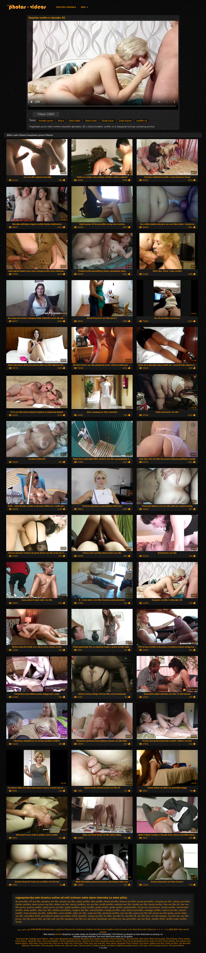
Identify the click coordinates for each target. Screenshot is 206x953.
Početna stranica (66, 7)
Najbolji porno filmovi (38, 939)
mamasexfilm (96, 910)
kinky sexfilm (30, 910)
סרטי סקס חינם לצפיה (123, 929)
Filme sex (68, 943)
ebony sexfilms (77, 904)
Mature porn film (157, 943)
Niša (83, 7)
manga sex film (112, 910)
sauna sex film (95, 916)
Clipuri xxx (151, 929)
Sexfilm (10, 5)
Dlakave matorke (101, 939)
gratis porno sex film (53, 907)
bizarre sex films (128, 901)
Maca (61, 120)
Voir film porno (100, 929)
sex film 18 (130, 916)
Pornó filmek (171, 939)
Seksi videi (54, 939)
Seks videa (33, 943)
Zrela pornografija (50, 941)
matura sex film (170, 910)
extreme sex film (122, 904)
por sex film (126, 913)
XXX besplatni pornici (158, 945)
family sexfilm (155, 904)
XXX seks (143, 945)
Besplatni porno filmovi (70, 939)
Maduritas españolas (55, 929)
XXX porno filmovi (176, 945)
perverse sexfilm (111, 913)
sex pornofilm (129, 919)
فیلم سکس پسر (23, 929)
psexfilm (82, 916)
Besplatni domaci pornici (111, 941)
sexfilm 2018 (158, 919)
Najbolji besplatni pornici (127, 945)
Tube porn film (22, 939)
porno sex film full (142, 913)
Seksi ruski (91, 120)
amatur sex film (67, 901)
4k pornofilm (21, 901)
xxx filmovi (111, 945)
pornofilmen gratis (50, 916)
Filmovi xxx (59, 945)
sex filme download (97, 919)
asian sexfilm (83, 901)
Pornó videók (184, 939)
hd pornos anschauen (149, 907)
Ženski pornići (85, 945)
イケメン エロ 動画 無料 (167, 929)
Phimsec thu (70, 929)
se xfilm (108, 916)
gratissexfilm (130, 907)
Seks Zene (144, 939)
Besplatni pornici (73, 941)
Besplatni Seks (34, 941)
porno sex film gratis (163, 913)
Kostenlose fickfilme (84, 929)
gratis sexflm (116, 907)
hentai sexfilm (168, 907)
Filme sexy (88, 943)
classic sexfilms (23, 904)
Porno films (35, 945)
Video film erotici (139, 929)
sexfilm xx (141, 120)
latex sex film (44, 910)
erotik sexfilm (106, 904)
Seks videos (111, 943)
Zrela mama (125, 120)
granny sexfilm (34, 907)
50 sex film (34, 901)
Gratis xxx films (171, 943)
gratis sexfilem (72, 907)
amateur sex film (50, 901)
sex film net (174, 916)
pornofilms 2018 (69, 916)
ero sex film (92, 904)
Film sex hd (58, 943)
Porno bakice (21, 941)
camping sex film (163, 901)
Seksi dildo (74, 120)
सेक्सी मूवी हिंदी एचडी (38, 929)
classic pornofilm (181, 901)
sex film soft (49, 919)
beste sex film (111, 901)
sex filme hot (114, 919)
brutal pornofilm (145, 901)
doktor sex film (61, 904)
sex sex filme (143, 919)
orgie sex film (94, 913)
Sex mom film (132, 939)
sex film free (143, 916)
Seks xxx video (71, 945)
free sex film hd (171, 904)
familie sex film (139, 904)
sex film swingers (65, 919)
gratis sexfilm (87, 907)
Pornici (62, 941)
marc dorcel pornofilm (132, 910)
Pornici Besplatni (118, 939)
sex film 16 (118, 916)
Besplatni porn (87, 939)
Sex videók (181, 941)
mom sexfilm (65, 913)
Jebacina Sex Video (91, 941)
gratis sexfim (101, 907)
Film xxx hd (128, 941)
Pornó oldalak (169, 941)
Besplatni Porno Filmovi (127, 943)
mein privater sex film (35, 913)
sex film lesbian (159, 916)
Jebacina (25, 945)
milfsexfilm (52, 913)
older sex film (79, 913)
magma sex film (80, 910)
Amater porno (46, 120)
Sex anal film (99, 943)
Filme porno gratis (157, 939)
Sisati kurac (108, 120)
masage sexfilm (153, 910)
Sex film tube (184, 943)
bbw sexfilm (97, 901)
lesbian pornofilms (61, 910)
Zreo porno (144, 943)
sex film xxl (80, 919)
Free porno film (45, 943)
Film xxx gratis (47, 945)
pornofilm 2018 (32, 916)
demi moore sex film (42, 904)
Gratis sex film (156, 941)
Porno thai (78, 943)
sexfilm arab (172, 919)
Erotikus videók (99, 945)
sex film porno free (32, 919)
